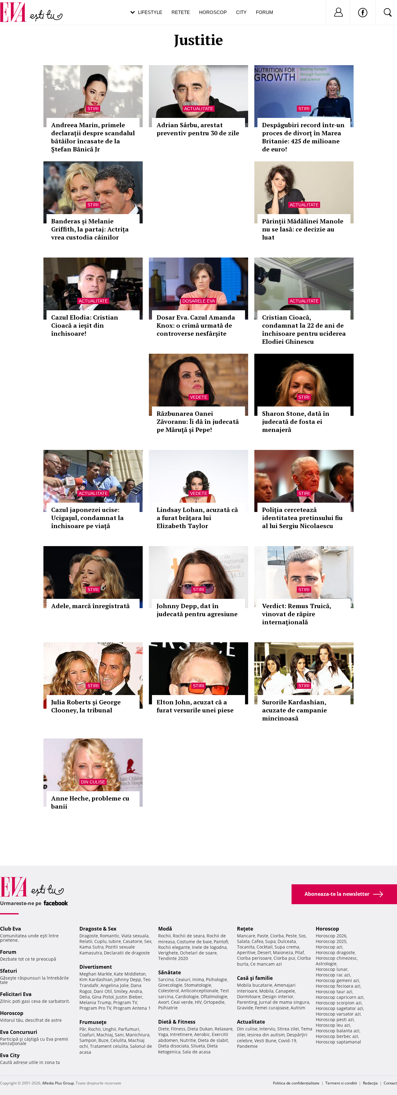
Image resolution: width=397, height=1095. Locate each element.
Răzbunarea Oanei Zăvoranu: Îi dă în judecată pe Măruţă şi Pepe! (198, 421)
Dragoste (88, 936)
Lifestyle (150, 12)
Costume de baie (194, 942)
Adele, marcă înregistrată (90, 606)
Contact (390, 1083)
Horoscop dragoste (335, 952)
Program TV (125, 1002)
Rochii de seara (189, 936)
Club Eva (10, 928)
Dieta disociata (173, 1046)
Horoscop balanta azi (337, 1031)
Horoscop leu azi (333, 1025)
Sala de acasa (196, 1052)
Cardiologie (187, 996)
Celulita (118, 1040)
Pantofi (221, 942)
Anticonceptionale (199, 991)
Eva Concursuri (18, 1032)
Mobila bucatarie (254, 985)
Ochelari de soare (198, 953)
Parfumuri (128, 1029)
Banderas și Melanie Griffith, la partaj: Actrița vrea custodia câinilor (90, 229)
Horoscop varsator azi (338, 1014)
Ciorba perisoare (254, 958)
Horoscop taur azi (334, 991)
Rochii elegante (174, 947)
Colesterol (168, 991)
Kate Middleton (130, 974)
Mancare (246, 936)
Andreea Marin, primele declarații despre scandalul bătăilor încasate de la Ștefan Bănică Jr (93, 137)
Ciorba (277, 936)
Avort (163, 1002)
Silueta (198, 1046)
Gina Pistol (103, 997)
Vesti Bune (265, 1040)
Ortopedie (214, 1002)
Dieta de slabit (213, 1040)
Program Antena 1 (132, 1008)
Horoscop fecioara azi (338, 986)
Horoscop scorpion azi (339, 1003)
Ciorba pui (284, 958)
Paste (262, 936)
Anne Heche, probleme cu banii (90, 802)
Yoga (163, 1034)
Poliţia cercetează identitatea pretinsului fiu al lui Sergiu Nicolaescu (302, 517)
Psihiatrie (168, 1008)
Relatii (85, 941)
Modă (165, 928)
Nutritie (188, 1040)
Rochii (94, 1029)
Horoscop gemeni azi (337, 980)
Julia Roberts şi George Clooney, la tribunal (86, 706)
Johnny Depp (127, 979)
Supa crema (286, 947)
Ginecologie (170, 985)
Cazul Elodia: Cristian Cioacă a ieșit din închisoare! (84, 325)
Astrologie (326, 964)
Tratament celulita (109, 1046)
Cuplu (100, 941)
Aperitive (246, 952)
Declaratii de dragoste (127, 953)
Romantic (109, 936)
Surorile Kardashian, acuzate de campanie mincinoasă (294, 710)
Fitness (178, 1029)
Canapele (285, 991)
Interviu (267, 1029)
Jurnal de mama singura (284, 1002)
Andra (135, 991)
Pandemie (247, 1046)
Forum (264, 12)
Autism (298, 1008)
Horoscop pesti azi (335, 1019)
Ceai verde (182, 1002)
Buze (103, 1040)
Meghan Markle (95, 974)
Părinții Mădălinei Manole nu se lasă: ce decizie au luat (302, 229)
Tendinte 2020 (173, 958)
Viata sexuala (135, 936)
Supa (270, 941)
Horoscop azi (329, 947)
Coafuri (87, 1035)
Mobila (266, 991)
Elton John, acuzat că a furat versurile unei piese (195, 706)
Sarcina (166, 979)
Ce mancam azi (266, 964)
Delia (84, 997)
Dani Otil (103, 991)
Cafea (257, 941)
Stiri (93, 108)
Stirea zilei (288, 1029)
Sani (119, 1035)
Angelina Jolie (114, 985)
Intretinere (181, 1034)
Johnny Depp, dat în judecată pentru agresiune (197, 610)
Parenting (247, 1002)
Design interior (277, 996)
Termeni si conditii (341, 1083)
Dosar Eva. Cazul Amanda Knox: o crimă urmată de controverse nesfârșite (196, 325)
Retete (181, 12)
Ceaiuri (183, 979)
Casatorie (132, 941)
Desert (264, 952)
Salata (243, 941)
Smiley (120, 991)
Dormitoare (249, 996)
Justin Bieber (129, 997)
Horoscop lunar (332, 969)
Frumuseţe (92, 1022)
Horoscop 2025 (331, 941)
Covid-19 (287, 1040)
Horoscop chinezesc (336, 958)
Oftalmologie (214, 996)
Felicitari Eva (16, 994)
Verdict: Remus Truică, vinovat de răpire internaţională (296, 614)
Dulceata (287, 941)
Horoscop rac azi (333, 975)
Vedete (198, 397)
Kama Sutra (91, 947)
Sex (147, 941)
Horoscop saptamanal (338, 1042)
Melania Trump (95, 1002)
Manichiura (137, 1035)
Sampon (87, 1040)
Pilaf (299, 952)
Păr (82, 1029)
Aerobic (202, 1034)
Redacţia (370, 1083)
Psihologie (216, 979)
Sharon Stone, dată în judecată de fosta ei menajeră (295, 421)
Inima (198, 979)
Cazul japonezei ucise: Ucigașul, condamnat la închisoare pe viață (87, 517)
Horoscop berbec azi (337, 1036)
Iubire (115, 941)
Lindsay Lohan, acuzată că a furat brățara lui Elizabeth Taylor (197, 517)
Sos (302, 936)
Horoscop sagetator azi (339, 1008)
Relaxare (224, 1029)
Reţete (245, 928)
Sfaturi (8, 970)
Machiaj (104, 1035)
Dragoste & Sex (97, 928)
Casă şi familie (255, 978)
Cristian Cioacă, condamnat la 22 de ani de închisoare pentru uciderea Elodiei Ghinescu (304, 329)
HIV (198, 1002)
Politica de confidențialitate (296, 1083)
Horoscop (213, 12)
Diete (163, 1029)
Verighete (168, 953)
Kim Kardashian (96, 979)
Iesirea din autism (266, 1035)
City (241, 12)
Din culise (93, 781)
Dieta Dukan (200, 1029)
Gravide (245, 1008)
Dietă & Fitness (176, 1021)
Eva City (10, 1055)
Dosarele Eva (198, 300)
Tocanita (246, 947)
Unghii (109, 1029)
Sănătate (169, 972)
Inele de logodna (209, 947)
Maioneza (283, 952)
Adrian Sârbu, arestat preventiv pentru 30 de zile (198, 129)
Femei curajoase (272, 1008)
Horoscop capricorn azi (340, 997)
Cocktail (264, 947)
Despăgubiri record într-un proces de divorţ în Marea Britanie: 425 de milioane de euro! (303, 137)
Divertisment (95, 966)
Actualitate (198, 108)
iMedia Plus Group (58, 1083)
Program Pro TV (95, 1008)
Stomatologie (197, 985)
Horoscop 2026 (331, 936)
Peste (291, 936)
